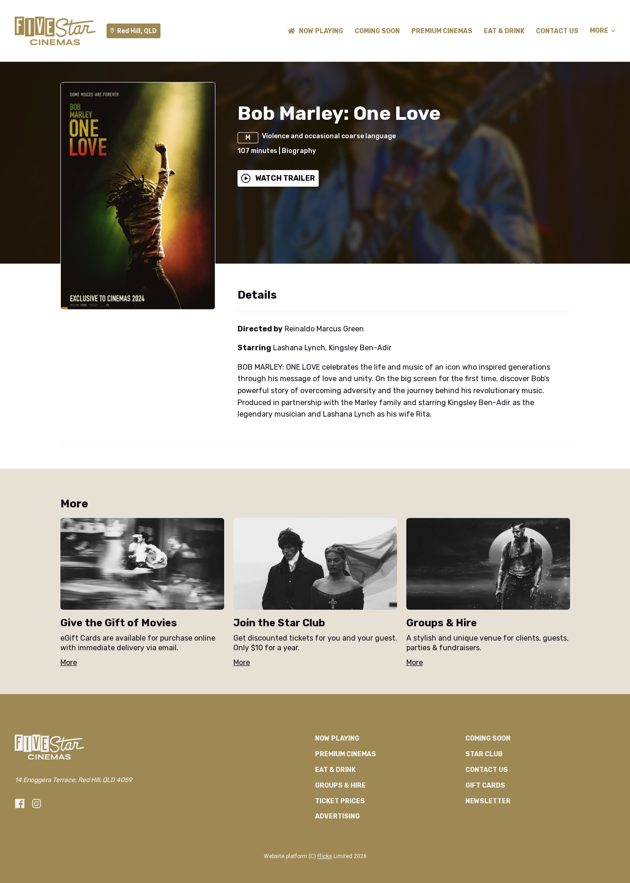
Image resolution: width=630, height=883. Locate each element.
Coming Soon (377, 31)
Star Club (484, 754)
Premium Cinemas (441, 31)
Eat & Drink (504, 31)
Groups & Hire (340, 785)
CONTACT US (557, 31)
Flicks (324, 856)
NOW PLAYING (321, 31)
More (599, 31)
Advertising (337, 816)
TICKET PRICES (340, 801)
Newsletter (488, 801)
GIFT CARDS (485, 785)
